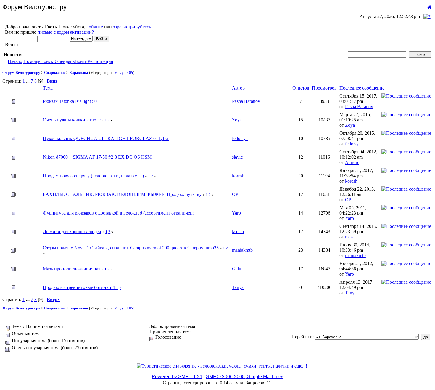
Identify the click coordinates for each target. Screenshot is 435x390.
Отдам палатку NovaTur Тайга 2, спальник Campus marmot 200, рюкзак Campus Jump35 (131, 247)
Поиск (46, 61)
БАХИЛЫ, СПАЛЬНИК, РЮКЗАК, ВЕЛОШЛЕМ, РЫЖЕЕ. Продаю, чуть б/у (122, 194)
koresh (238, 175)
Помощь (31, 61)
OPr (130, 72)
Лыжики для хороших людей (72, 231)
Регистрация (100, 61)
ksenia (238, 231)
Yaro (236, 212)
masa (350, 236)
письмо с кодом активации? (66, 32)
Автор (238, 87)
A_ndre (352, 162)
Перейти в (301, 336)
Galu (236, 268)
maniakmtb (242, 250)
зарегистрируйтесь (132, 26)
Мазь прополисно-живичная (71, 268)
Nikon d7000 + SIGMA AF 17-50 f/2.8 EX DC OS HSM (97, 157)
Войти (81, 61)
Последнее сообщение (361, 87)
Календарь (64, 61)
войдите (94, 26)
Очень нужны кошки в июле (72, 119)
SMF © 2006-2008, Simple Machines (244, 376)
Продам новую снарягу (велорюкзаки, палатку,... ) (93, 175)
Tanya (238, 287)
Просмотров (324, 87)
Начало (15, 61)
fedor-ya (240, 138)
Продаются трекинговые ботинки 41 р (82, 287)
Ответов (300, 87)
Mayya (119, 72)
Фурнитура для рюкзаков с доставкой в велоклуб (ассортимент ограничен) (118, 212)
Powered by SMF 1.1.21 (177, 376)
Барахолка (78, 72)
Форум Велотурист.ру (21, 72)
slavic (237, 157)
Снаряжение (54, 72)
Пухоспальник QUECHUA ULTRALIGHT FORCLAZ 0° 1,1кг (106, 138)
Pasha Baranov (246, 101)
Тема (48, 87)
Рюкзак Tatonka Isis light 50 (70, 101)
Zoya (237, 119)
